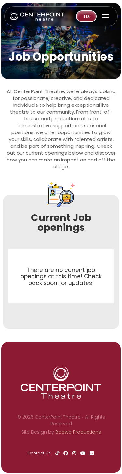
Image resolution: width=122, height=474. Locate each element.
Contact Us (39, 453)
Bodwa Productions (78, 432)
